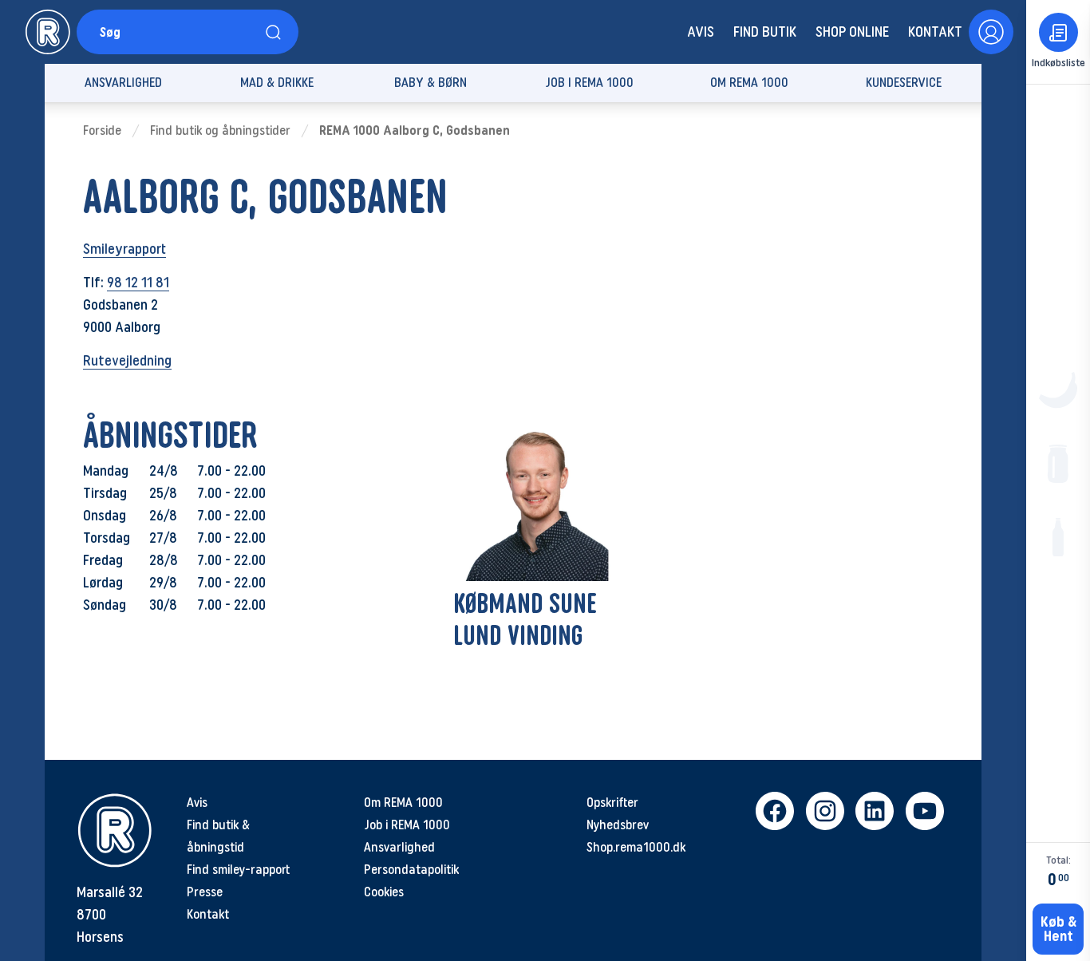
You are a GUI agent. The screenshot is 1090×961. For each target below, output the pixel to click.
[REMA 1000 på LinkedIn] (874, 811)
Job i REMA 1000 (407, 824)
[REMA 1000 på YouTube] (924, 811)
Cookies (384, 892)
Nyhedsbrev (617, 824)
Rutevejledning (127, 361)
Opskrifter (612, 802)
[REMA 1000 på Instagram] (825, 811)
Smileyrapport (124, 249)
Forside (102, 130)
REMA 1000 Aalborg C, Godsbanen (414, 130)
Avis (700, 32)
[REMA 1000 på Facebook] (774, 811)
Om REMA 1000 (403, 802)
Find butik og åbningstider (220, 130)
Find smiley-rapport (238, 869)
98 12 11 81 (138, 282)
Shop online (852, 32)
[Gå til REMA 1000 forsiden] (48, 32)
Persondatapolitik (411, 869)
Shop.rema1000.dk (635, 847)
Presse (205, 892)
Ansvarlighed (399, 847)
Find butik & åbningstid (218, 836)
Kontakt (935, 32)
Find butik (764, 32)
